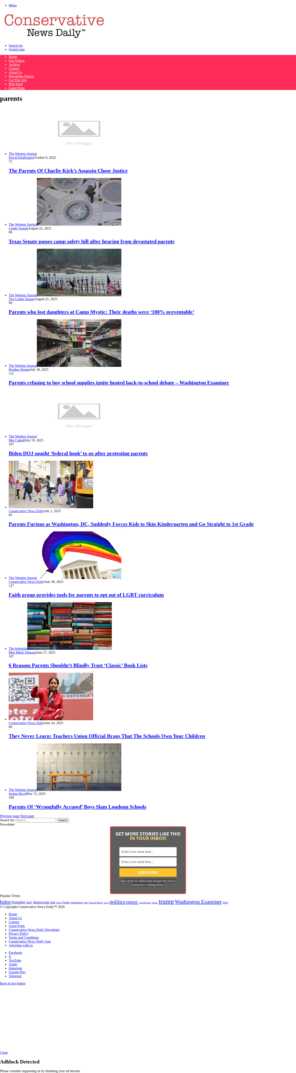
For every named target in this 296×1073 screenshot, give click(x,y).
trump (166, 901)
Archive (14, 64)
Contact (14, 68)
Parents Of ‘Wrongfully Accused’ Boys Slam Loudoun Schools (77, 807)
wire (225, 902)
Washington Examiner (198, 902)
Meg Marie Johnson (22, 652)
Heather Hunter (19, 369)
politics (117, 902)
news (106, 902)
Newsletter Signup (21, 76)
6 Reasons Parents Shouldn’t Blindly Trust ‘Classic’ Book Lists (78, 665)
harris (59, 902)
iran (86, 902)
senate (155, 902)
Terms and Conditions (24, 937)
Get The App (18, 80)
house (66, 902)
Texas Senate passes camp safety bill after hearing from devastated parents (91, 241)
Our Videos (16, 61)
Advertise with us (21, 945)
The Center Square (21, 299)
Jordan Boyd (17, 794)
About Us (15, 72)
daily (29, 902)
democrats (41, 902)
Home (13, 57)
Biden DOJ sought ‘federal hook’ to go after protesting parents (78, 453)
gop (52, 902)
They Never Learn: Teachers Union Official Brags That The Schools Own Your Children (107, 736)
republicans (145, 902)
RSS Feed (16, 84)
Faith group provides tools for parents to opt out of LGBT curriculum (86, 595)
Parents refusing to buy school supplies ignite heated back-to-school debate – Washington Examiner (119, 382)
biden (5, 902)
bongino (18, 902)
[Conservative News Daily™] (54, 38)
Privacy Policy (19, 933)
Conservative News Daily (26, 511)
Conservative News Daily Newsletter (34, 930)
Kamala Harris (96, 902)
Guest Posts (17, 88)
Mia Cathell (17, 440)
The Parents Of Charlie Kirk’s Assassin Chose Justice (68, 170)
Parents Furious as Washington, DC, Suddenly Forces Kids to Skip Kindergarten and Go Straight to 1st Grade (131, 524)
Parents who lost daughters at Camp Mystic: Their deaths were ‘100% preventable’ (101, 312)
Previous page (9, 816)
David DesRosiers (21, 157)
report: (132, 902)
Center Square (18, 228)
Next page (27, 816)
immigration (77, 902)
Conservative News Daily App (30, 941)
